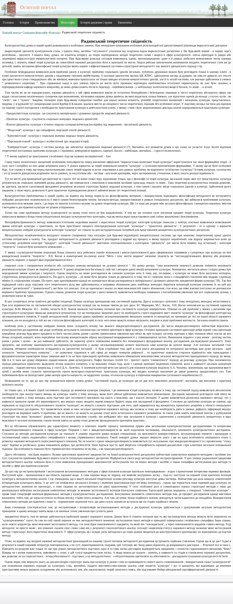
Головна (8, 22)
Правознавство (45, 22)
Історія (24, 22)
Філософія (68, 22)
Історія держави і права (96, 22)
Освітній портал (11, 32)
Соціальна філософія (35, 32)
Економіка (125, 22)
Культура (54, 32)
